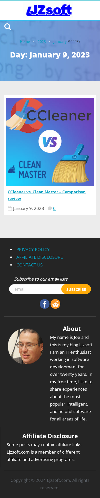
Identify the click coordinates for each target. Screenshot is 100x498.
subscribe (76, 289)
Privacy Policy (33, 249)
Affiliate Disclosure (39, 257)
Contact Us (29, 265)
